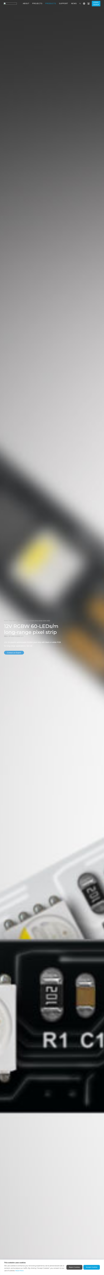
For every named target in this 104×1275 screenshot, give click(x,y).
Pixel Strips (12, 620)
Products (50, 3)
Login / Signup (96, 4)
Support (63, 3)
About (26, 3)
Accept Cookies (91, 1267)
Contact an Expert (14, 652)
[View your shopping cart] (88, 3)
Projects (37, 3)
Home (6, 620)
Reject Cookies (74, 1267)
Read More (19, 1271)
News (74, 3)
